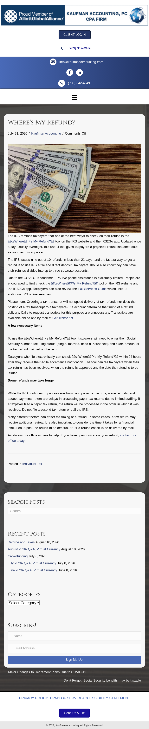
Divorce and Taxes (21, 542)
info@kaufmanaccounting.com (81, 62)
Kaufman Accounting (46, 133)
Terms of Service (65, 698)
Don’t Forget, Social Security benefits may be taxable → (104, 680)
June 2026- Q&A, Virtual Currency (32, 570)
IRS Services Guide (92, 289)
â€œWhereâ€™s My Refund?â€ (31, 241)
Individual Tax (32, 464)
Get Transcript (62, 318)
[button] (74, 660)
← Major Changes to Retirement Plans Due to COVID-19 (45, 672)
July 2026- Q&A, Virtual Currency (32, 563)
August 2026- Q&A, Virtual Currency (34, 549)
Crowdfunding (18, 556)
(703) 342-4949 (79, 48)
